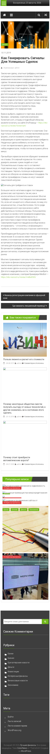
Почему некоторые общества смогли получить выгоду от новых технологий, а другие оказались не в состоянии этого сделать (24, 408)
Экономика (34, 510)
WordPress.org (14, 730)
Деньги (4, 45)
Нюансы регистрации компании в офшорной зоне (24, 296)
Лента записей (14, 721)
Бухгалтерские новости (18, 662)
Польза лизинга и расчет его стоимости (23, 359)
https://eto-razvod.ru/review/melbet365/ (18, 277)
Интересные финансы (12, 488)
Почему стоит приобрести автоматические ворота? (16, 459)
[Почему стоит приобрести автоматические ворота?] (25, 437)
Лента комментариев (17, 726)
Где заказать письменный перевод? (29, 306)
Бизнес (14, 510)
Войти (10, 717)
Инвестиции (13, 671)
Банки (6, 510)
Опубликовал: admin (11, 68)
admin (19, 363)
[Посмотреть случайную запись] (45, 14)
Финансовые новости (18, 680)
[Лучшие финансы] (4, 15)
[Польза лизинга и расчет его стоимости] (25, 339)
